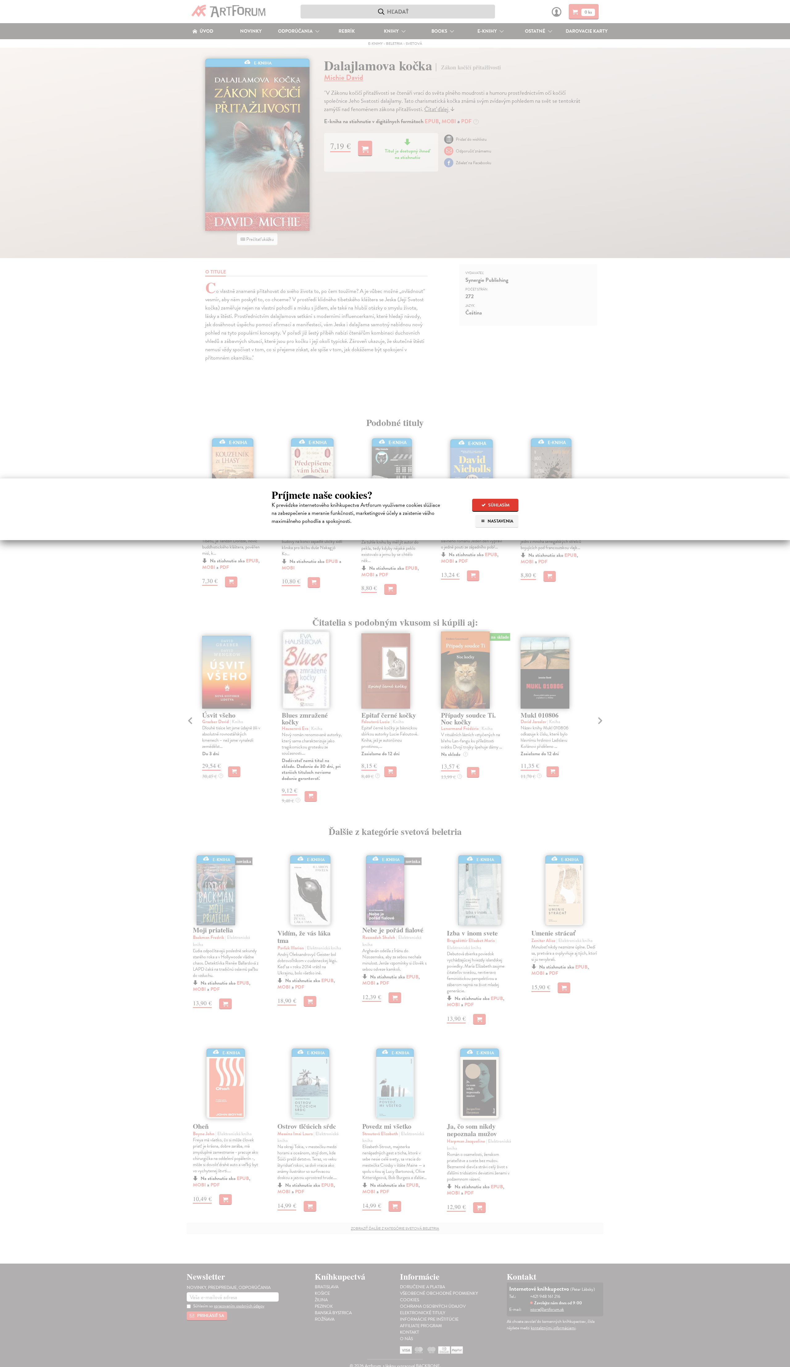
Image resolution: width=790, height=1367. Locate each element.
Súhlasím (498, 505)
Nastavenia (500, 521)
